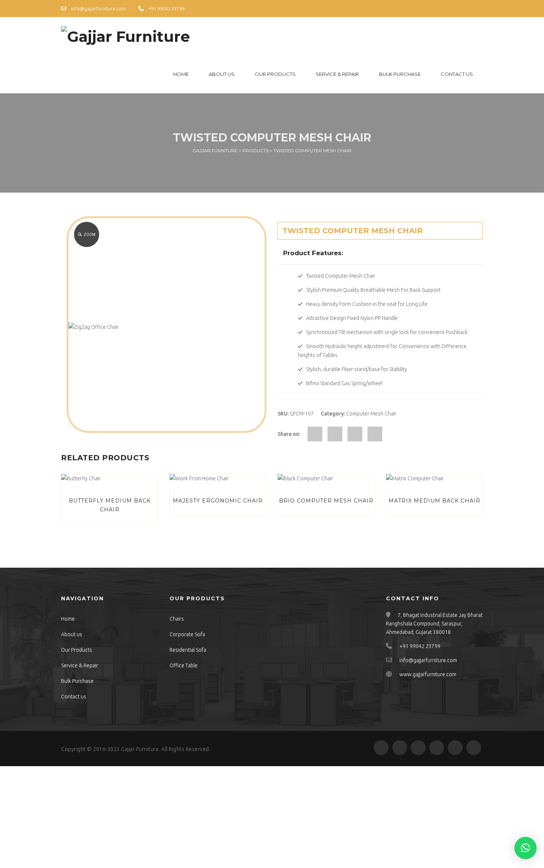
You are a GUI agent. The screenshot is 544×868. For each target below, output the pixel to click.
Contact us (457, 74)
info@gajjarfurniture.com (98, 8)
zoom (89, 235)
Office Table (183, 665)
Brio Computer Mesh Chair (326, 500)
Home (181, 74)
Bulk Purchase (400, 74)
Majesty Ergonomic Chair (218, 500)
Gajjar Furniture (140, 749)
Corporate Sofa (187, 634)
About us (222, 74)
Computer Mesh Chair (371, 414)
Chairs (176, 619)
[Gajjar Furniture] (125, 36)
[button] (525, 848)
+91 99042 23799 (165, 8)
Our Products (275, 74)
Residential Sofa (187, 650)
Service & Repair (337, 74)
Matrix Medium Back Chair (434, 500)
